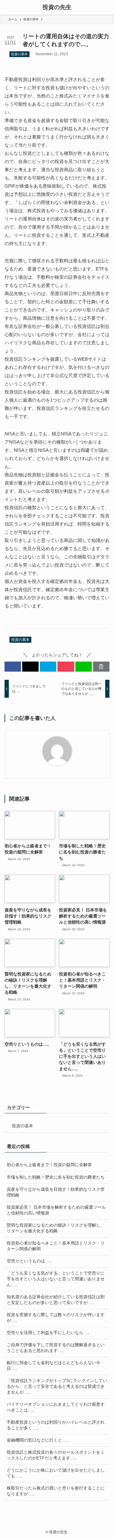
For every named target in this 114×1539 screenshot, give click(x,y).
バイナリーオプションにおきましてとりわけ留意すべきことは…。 (56, 1407)
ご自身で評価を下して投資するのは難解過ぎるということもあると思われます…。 (56, 1348)
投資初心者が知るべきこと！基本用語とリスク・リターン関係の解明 (56, 1246)
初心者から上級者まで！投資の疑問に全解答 (49, 1165)
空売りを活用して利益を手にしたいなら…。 (49, 1332)
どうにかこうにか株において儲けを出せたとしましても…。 (56, 1473)
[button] (13, 667)
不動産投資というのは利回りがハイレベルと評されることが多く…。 (56, 1425)
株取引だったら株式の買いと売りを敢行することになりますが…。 (56, 1491)
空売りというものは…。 (30, 1261)
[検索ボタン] (106, 7)
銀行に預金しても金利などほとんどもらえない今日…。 (53, 1365)
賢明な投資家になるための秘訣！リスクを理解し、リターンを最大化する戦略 (56, 1228)
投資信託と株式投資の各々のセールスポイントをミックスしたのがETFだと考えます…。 (56, 1455)
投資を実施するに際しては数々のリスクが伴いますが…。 (56, 1318)
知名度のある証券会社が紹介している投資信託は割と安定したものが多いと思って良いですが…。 (56, 1300)
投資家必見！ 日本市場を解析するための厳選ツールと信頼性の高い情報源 (56, 1210)
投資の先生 (57, 7)
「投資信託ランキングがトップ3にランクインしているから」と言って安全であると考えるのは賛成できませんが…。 (57, 1386)
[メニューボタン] (7, 7)
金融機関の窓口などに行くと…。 (39, 1440)
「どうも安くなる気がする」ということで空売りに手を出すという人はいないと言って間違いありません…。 (56, 1279)
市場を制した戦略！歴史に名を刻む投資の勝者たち (56, 1177)
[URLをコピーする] (101, 667)
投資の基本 (19, 54)
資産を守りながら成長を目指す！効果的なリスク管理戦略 (56, 1192)
